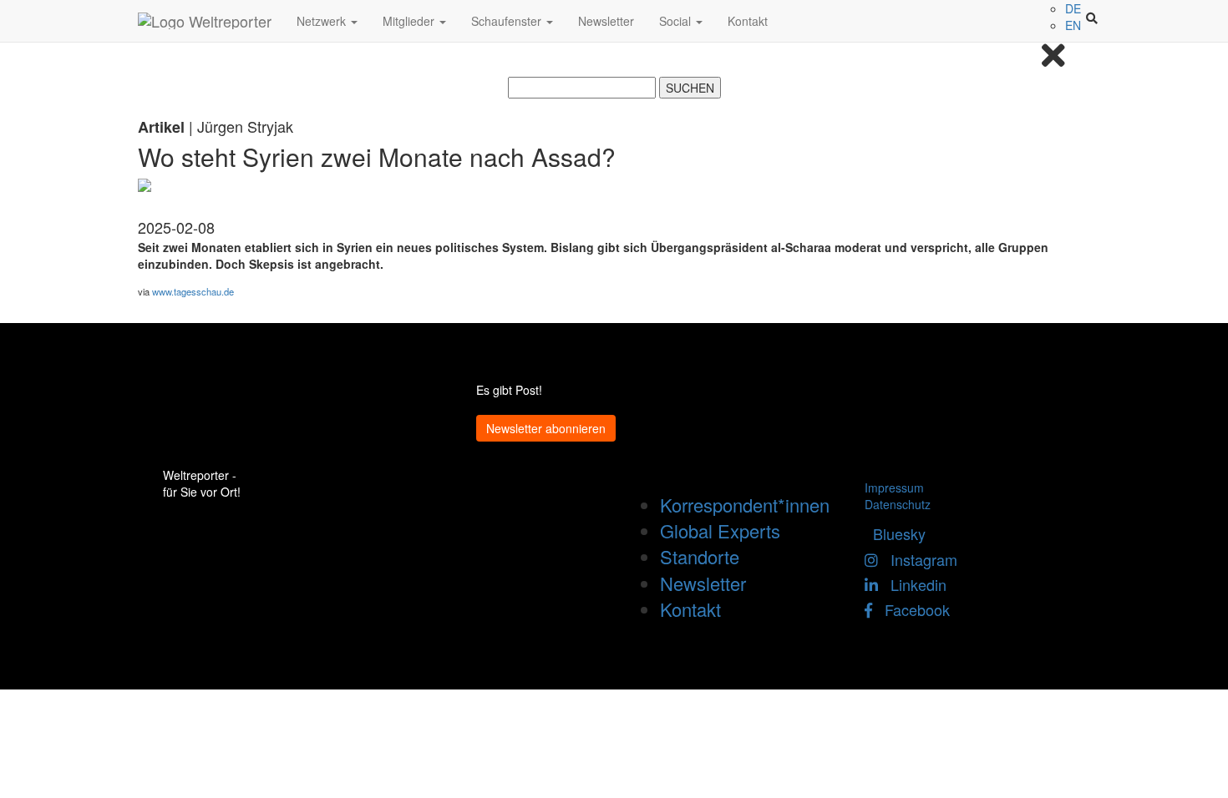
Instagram (917, 559)
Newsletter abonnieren (546, 428)
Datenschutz (898, 504)
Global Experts (720, 530)
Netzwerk (323, 21)
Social (676, 21)
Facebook (911, 609)
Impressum (894, 487)
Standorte (699, 556)
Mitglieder (410, 21)
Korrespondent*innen (745, 505)
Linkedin (912, 584)
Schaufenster (508, 21)
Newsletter (606, 21)
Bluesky (895, 533)
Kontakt (748, 21)
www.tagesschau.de (193, 291)
